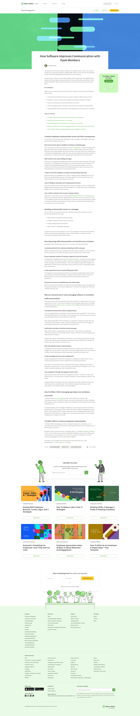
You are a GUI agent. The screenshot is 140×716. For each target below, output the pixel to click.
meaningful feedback (73, 259)
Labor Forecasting (29, 634)
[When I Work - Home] (27, 3)
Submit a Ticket (75, 618)
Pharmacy (73, 671)
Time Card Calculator (53, 623)
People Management (55, 447)
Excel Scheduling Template (54, 618)
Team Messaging (29, 621)
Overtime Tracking (29, 647)
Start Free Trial (114, 10)
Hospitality (50, 677)
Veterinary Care (97, 669)
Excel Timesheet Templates (55, 621)
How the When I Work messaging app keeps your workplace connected (66, 129)
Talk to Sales (51, 688)
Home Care (50, 675)
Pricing (63, 3)
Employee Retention (30, 638)
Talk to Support (52, 691)
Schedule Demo (107, 3)
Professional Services (76, 675)
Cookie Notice (46, 706)
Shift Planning (28, 623)
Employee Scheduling (30, 616)
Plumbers (73, 673)
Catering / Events (29, 664)
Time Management (29, 642)
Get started (109, 81)
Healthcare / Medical (53, 673)
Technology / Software (99, 666)
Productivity (65, 447)
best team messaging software (67, 305)
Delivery (27, 677)
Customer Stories (52, 629)
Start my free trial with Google (71, 586)
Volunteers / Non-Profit (100, 671)
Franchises (50, 669)
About (95, 616)
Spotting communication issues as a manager (59, 120)
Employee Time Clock (30, 618)
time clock (66, 435)
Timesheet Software (30, 645)
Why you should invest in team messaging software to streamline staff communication (70, 126)
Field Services (51, 666)
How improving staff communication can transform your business (65, 123)
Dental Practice (52, 658)
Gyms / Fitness (51, 671)
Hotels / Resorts (75, 658)
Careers (95, 618)
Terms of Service (53, 706)
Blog (36, 4)
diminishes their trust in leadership (82, 196)
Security (27, 629)
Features (45, 3)
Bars (26, 658)
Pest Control (74, 669)
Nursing (73, 666)
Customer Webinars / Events (78, 623)
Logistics (73, 662)
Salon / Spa (96, 660)
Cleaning (27, 669)
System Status (74, 625)
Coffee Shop (28, 671)
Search (96, 10)
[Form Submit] (86, 472)
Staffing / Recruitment (99, 664)
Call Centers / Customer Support (33, 660)
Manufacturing (74, 664)
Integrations (28, 625)
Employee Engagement (31, 636)
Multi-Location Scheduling (31, 640)
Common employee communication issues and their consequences (65, 117)
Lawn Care (73, 660)
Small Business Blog (76, 447)
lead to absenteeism (75, 147)
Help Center (74, 616)
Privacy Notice (39, 706)
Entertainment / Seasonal (54, 664)
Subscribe (105, 10)
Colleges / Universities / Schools (33, 673)
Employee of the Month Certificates (57, 627)
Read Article (36, 517)
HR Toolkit (50, 625)
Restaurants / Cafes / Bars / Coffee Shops (81, 677)
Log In (116, 3)
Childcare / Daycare (29, 666)
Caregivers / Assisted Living (31, 662)
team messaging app (59, 398)
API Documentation (76, 627)
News (95, 621)
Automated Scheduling (30, 631)
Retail (95, 658)
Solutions (54, 3)
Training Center (75, 621)
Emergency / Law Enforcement (55, 662)
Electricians (51, 660)
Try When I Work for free (60, 442)
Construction (28, 675)
